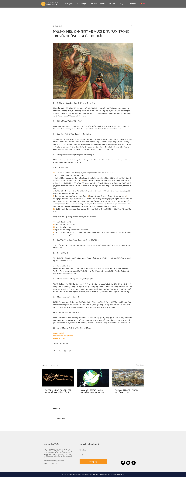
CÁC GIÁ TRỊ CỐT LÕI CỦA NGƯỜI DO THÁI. (126, 391)
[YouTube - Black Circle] (128, 463)
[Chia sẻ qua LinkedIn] (65, 351)
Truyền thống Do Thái (61, 343)
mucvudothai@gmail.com (56, 460)
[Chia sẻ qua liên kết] (70, 351)
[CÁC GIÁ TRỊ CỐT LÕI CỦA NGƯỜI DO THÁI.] (128, 377)
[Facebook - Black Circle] (123, 463)
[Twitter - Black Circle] (133, 463)
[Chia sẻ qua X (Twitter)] (59, 351)
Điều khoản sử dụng (105, 474)
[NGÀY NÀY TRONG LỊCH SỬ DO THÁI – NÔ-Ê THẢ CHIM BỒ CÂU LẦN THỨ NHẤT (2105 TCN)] (93, 378)
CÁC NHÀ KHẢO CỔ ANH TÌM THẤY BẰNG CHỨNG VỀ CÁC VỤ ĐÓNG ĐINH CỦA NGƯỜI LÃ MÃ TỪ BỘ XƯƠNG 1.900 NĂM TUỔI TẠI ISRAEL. (58, 391)
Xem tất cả (140, 365)
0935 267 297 (53, 463)
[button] (82, 3)
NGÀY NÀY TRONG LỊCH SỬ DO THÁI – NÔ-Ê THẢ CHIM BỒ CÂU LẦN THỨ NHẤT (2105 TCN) (92, 391)
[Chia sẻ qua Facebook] (54, 351)
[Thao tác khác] (131, 26)
